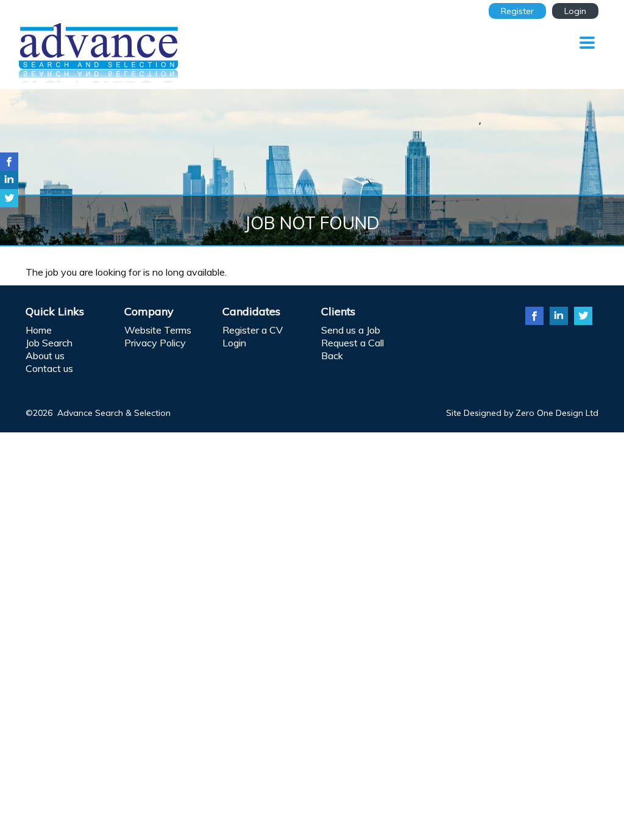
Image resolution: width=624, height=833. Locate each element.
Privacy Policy (155, 343)
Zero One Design (549, 412)
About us (45, 355)
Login (575, 10)
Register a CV (252, 330)
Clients (338, 311)
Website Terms (157, 330)
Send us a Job (350, 330)
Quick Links (55, 311)
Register (517, 10)
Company (149, 311)
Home (39, 330)
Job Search (49, 343)
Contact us (49, 368)
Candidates (251, 311)
